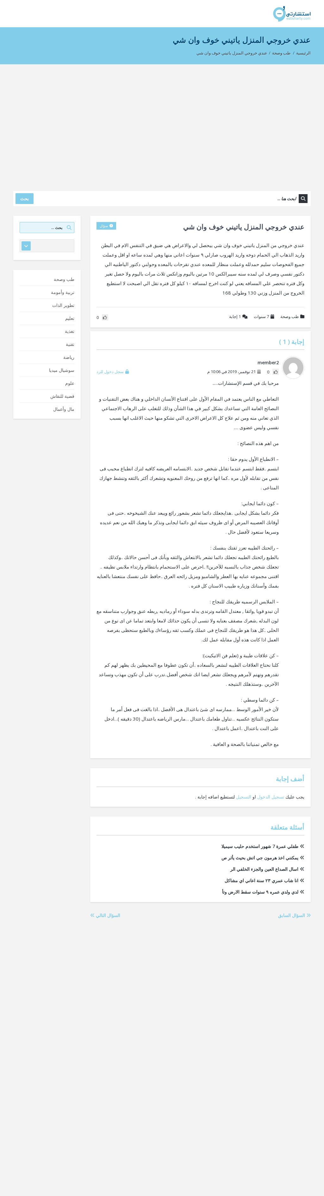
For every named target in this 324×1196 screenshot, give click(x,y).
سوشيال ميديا (61, 370)
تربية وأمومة (62, 292)
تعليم (69, 318)
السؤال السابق (292, 915)
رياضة (68, 357)
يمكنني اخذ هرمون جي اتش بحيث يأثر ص (259, 858)
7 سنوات (261, 316)
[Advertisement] (162, 124)
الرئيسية (303, 53)
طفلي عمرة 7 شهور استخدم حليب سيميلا (259, 846)
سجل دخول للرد (110, 371)
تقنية (70, 344)
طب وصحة (281, 53)
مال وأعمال (63, 409)
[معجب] (275, 372)
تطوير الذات (63, 305)
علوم (69, 383)
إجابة (235, 316)
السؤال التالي (107, 915)
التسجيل (243, 797)
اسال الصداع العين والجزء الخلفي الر (264, 869)
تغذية (69, 331)
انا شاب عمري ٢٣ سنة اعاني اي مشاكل (261, 880)
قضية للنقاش (62, 396)
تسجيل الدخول (270, 797)
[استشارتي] (292, 13)
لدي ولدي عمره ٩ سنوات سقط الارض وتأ (260, 892)
